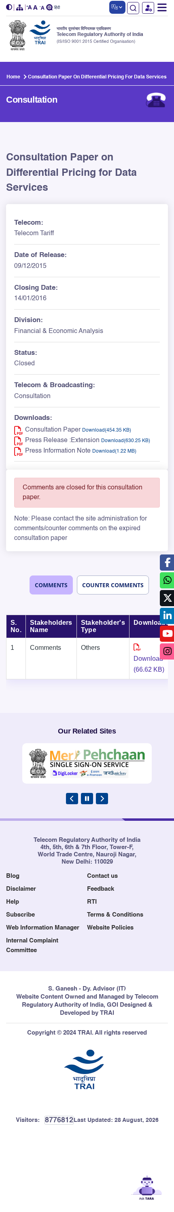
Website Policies (110, 928)
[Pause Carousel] (87, 798)
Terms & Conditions (115, 915)
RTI (92, 902)
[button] (10, 7)
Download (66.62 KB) (149, 664)
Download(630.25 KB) (125, 440)
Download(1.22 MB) (114, 451)
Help (12, 902)
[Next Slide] (102, 798)
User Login (148, 8)
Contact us (102, 876)
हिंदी (57, 8)
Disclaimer (21, 889)
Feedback (100, 889)
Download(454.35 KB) (106, 430)
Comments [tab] (51, 585)
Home (13, 77)
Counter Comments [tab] (113, 585)
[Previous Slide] (72, 798)
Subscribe (20, 915)
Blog (12, 876)
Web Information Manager (42, 928)
